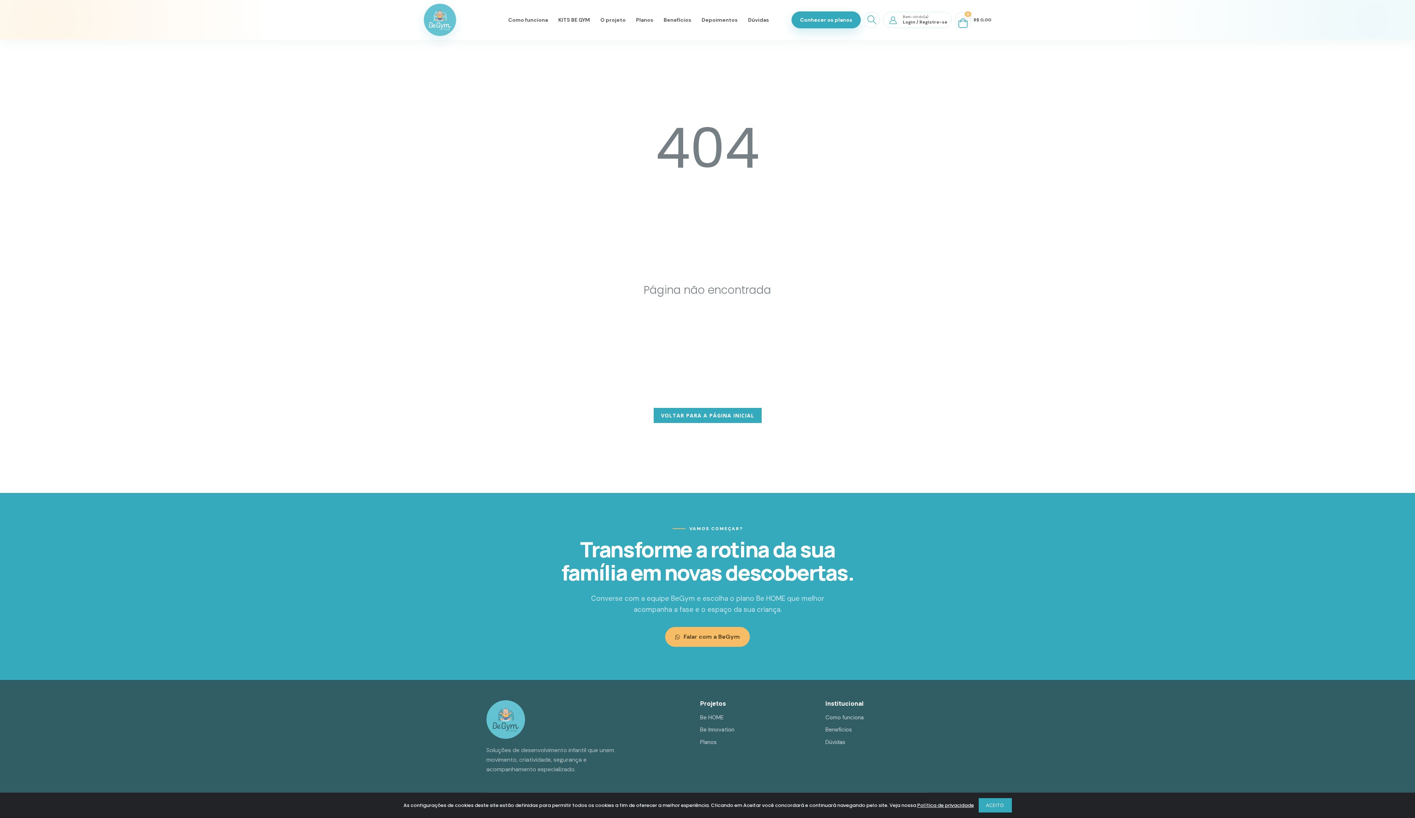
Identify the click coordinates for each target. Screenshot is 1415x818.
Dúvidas (758, 20)
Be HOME (712, 717)
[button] (872, 20)
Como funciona (528, 20)
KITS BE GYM (574, 20)
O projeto (613, 20)
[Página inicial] (440, 20)
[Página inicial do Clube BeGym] (505, 719)
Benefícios (677, 20)
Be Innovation (717, 729)
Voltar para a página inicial (707, 415)
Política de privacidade (945, 805)
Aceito (995, 805)
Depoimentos (720, 20)
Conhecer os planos (826, 20)
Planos (644, 20)
